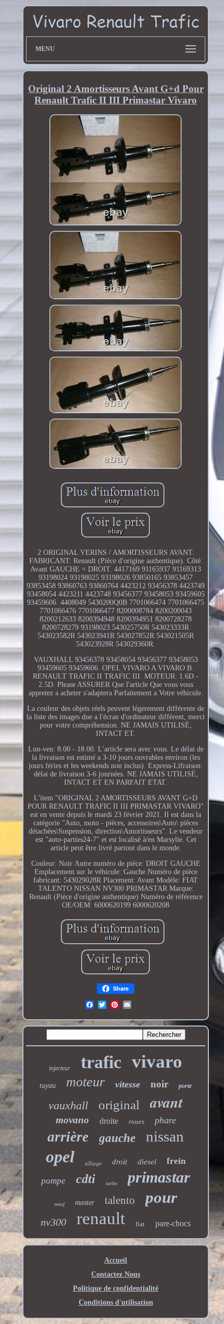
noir (159, 1084)
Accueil (115, 1260)
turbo (111, 1183)
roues (136, 1121)
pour (161, 1197)
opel (60, 1156)
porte (185, 1085)
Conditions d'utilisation (116, 1302)
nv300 (53, 1222)
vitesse (127, 1084)
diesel (147, 1162)
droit (119, 1162)
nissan (165, 1136)
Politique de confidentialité (115, 1288)
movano (72, 1119)
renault (101, 1218)
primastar (159, 1177)
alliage (93, 1163)
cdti (85, 1179)
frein (176, 1161)
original (119, 1105)
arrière (68, 1137)
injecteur (59, 1068)
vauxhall (68, 1105)
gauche (117, 1138)
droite (108, 1121)
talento (120, 1200)
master (84, 1202)
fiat (140, 1224)
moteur (85, 1081)
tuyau (48, 1085)
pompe (53, 1181)
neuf (59, 1204)
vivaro (157, 1062)
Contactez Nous (115, 1274)
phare (165, 1120)
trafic (101, 1062)
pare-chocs (173, 1223)
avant (166, 1102)
